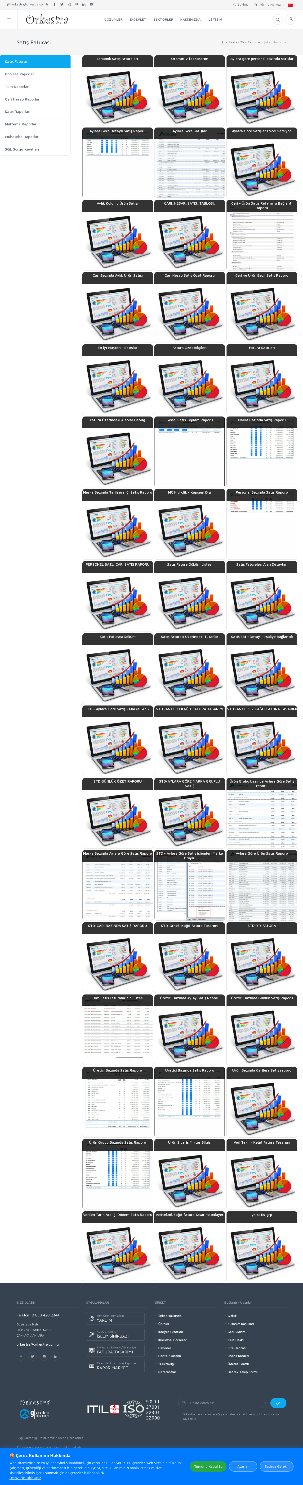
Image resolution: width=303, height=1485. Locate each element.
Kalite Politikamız (70, 1438)
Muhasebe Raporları (22, 136)
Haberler (164, 1348)
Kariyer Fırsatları (170, 1332)
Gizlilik (232, 1316)
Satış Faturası (16, 61)
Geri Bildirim (236, 1332)
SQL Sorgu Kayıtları (22, 149)
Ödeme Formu (238, 1364)
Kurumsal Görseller (172, 1340)
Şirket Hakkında (170, 1316)
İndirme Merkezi (269, 4)
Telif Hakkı (236, 1340)
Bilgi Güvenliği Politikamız (36, 1438)
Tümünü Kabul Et (208, 1466)
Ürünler (163, 1324)
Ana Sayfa (229, 42)
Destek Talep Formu (243, 1372)
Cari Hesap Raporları (22, 99)
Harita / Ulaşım (169, 1356)
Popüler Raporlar (19, 74)
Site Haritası (237, 1348)
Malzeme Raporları (21, 124)
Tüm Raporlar (250, 42)
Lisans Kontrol (238, 1356)
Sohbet (242, 4)
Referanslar (167, 1372)
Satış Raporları (17, 111)
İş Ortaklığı (166, 1364)
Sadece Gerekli (276, 1466)
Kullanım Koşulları (241, 1324)
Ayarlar (243, 1466)
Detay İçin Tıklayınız (25, 1478)
